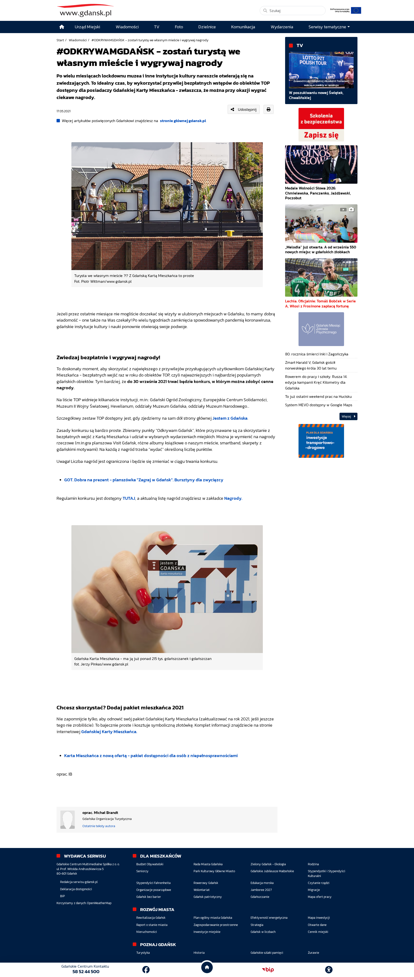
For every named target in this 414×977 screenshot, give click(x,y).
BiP (62, 896)
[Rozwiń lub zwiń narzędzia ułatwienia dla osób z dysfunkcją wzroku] (329, 970)
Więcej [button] (347, 416)
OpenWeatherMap (99, 903)
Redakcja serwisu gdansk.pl (79, 882)
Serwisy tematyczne (327, 27)
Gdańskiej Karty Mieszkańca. (109, 732)
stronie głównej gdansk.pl (183, 121)
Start (60, 40)
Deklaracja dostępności (76, 889)
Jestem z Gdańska (230, 418)
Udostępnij (247, 109)
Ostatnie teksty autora (98, 826)
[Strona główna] (62, 27)
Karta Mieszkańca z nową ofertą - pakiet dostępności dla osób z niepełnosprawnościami (151, 756)
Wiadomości (78, 40)
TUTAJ (128, 498)
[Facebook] (146, 969)
